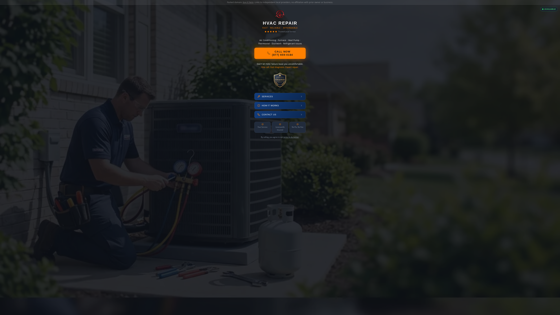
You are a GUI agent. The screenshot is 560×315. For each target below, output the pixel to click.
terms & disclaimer (291, 137)
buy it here (248, 2)
